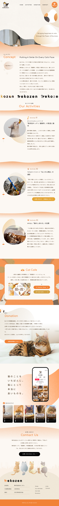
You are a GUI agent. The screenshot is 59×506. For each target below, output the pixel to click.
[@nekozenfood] (4, 403)
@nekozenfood (10, 403)
